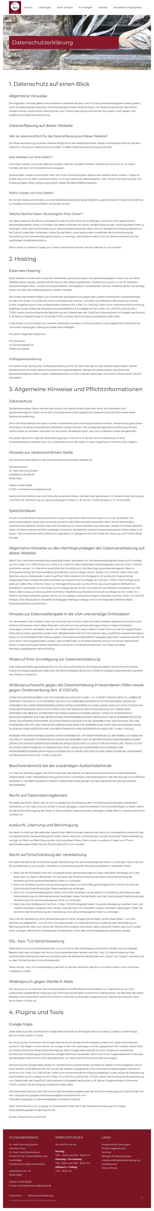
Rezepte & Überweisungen (117, 1156)
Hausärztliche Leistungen (116, 1144)
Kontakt (103, 7)
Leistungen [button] (44, 7)
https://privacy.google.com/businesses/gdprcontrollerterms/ (47, 1095)
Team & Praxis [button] (65, 7)
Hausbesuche (109, 1164)
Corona (28, 7)
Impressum (15, 1195)
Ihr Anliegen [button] (85, 7)
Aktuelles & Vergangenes (127, 7)
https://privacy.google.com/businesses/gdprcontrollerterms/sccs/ (44, 1099)
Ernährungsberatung (113, 1148)
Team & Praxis (109, 1168)
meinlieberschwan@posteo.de (34, 489)
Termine (106, 1152)
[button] (142, 1198)
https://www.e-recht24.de (31, 1116)
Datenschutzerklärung (40, 1195)
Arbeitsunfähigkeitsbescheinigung (121, 1160)
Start (15, 7)
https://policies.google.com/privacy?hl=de (32, 1110)
